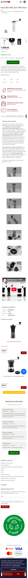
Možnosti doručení (20, 58)
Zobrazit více (14, 452)
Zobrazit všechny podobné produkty (14, 392)
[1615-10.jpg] (14, 249)
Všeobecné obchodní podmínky (8, 480)
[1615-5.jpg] (14, 170)
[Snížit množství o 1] (6, 63)
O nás (2, 472)
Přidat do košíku (14, 62)
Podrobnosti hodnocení (18, 11)
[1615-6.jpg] (14, 186)
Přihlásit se (5, 506)
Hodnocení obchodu (14, 401)
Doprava (2, 469)
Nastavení (13, 569)
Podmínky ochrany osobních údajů (8, 478)
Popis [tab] (3, 116)
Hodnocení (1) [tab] (20, 116)
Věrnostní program (5, 465)
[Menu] (24, 1)
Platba (2, 471)
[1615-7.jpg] (14, 201)
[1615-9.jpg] (14, 233)
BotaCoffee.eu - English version (14, 545)
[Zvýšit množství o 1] (6, 61)
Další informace (16, 566)
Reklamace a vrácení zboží (7, 463)
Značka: (5, 13)
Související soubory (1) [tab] (11, 116)
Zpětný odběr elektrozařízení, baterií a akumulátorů (12, 476)
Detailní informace (5, 75)
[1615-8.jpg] (14, 217)
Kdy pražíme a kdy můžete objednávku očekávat (11, 467)
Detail (23, 352)
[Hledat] (16, 1)
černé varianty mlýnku (18, 153)
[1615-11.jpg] (14, 264)
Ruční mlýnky (11, 310)
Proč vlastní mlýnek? (5, 474)
